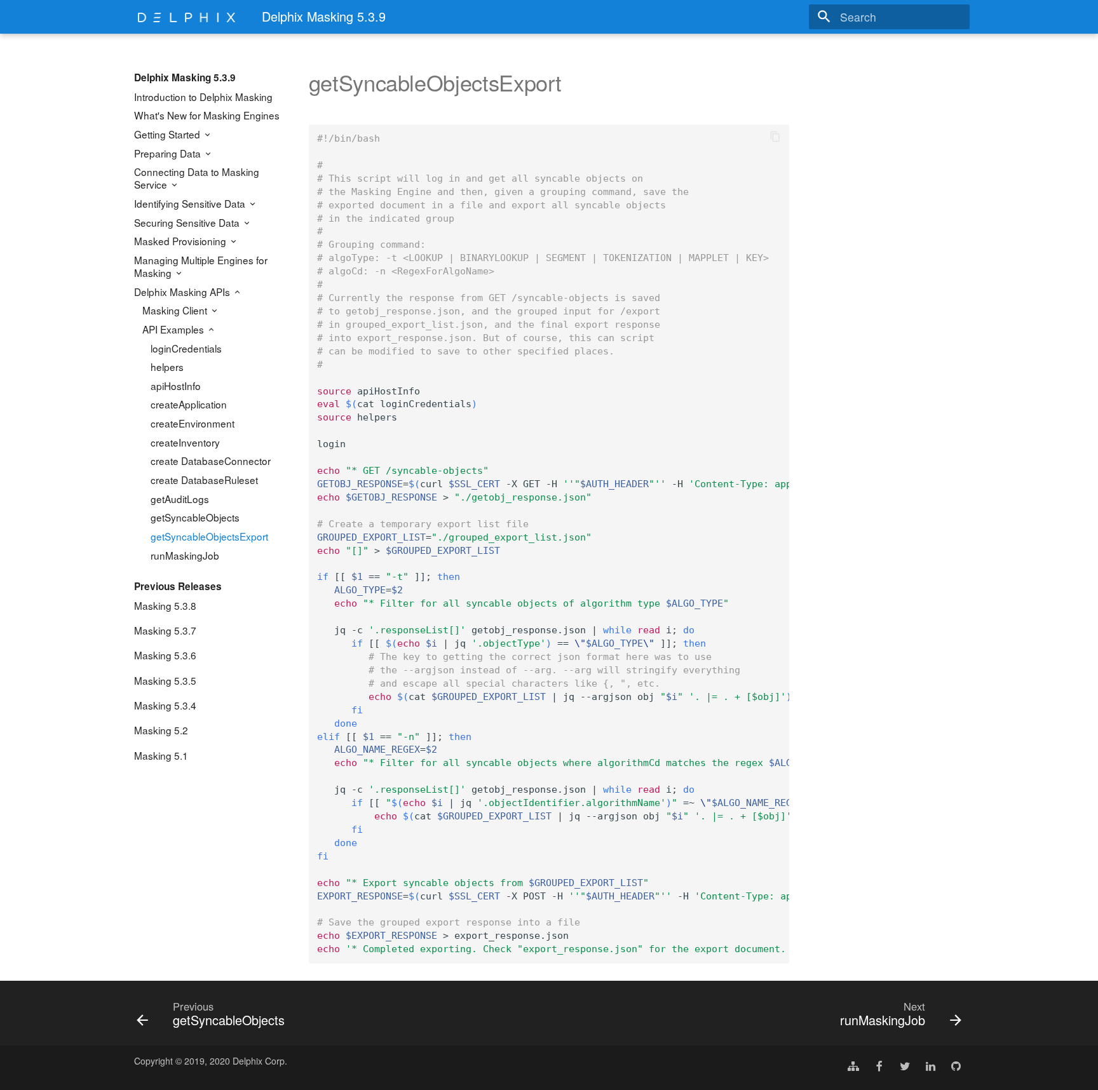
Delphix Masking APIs (183, 291)
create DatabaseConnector (211, 460)
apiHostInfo (176, 385)
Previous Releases (178, 586)
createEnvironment (192, 423)
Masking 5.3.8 (165, 605)
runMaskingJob (185, 555)
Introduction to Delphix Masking (203, 96)
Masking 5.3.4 (165, 705)
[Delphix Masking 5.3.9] (186, 17)
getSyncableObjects (195, 517)
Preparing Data (168, 153)
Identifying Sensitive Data (191, 203)
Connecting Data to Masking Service (196, 178)
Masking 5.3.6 (165, 655)
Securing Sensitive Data (188, 222)
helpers (167, 366)
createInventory (185, 442)
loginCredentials (186, 348)
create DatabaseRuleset (204, 479)
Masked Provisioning (181, 240)
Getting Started (168, 134)
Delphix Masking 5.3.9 (185, 77)
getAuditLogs (180, 498)
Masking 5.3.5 (165, 680)
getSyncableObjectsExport (209, 536)
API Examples (174, 329)
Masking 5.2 (161, 729)
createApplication (189, 404)
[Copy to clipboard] (775, 139)
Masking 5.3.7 (165, 630)
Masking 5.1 (161, 755)
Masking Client (176, 310)
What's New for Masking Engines (207, 115)
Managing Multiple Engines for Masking (201, 266)
